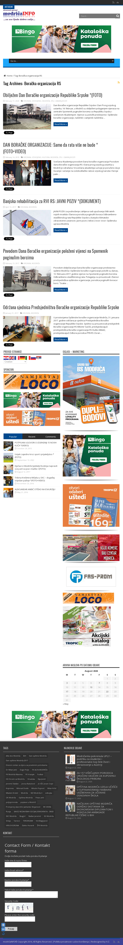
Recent (32, 436)
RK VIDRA (47, 807)
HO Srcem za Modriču (15, 779)
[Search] (117, 16)
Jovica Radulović (28, 783)
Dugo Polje (24, 770)
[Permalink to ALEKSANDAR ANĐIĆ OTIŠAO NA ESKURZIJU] (8, 496)
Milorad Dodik (22, 788)
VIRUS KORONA (12, 825)
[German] (22, 357)
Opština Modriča (26, 797)
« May (66, 703)
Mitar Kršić (51, 788)
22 (107, 691)
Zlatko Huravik (28, 825)
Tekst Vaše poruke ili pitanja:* (19, 889)
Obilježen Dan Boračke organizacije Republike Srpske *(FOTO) (52, 95)
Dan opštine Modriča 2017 (17, 760)
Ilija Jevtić (42, 779)
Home (9, 75)
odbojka (48, 793)
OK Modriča (11, 797)
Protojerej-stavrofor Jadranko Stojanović (23, 807)
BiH (24, 756)
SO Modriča (49, 816)
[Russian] (33, 357)
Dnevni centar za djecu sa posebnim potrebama (26, 765)
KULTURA (45, 157)
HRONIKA (27, 101)
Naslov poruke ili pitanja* (17, 880)
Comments (50, 436)
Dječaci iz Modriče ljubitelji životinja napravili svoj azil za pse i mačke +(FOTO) (36, 467)
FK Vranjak (29, 774)
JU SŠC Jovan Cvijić (45, 783)
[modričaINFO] (19, 18)
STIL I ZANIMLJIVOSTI (59, 101)
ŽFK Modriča (42, 825)
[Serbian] (39, 357)
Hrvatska (31, 779)
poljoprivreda (12, 802)
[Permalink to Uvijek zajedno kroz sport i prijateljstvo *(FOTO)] (8, 461)
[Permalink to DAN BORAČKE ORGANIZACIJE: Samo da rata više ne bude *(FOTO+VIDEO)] (27, 185)
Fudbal (40, 774)
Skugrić (22, 816)
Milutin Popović (38, 788)
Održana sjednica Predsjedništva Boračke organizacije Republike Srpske (61, 307)
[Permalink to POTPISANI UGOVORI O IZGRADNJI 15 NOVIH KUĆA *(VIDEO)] (8, 449)
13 (91, 687)
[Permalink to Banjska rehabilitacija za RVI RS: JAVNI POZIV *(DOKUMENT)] (27, 234)
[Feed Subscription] (118, 82)
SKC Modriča (11, 816)
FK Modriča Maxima (14, 774)
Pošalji (11, 929)
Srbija (8, 821)
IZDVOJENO (36, 101)
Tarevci (17, 821)
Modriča (24, 793)
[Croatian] (6, 357)
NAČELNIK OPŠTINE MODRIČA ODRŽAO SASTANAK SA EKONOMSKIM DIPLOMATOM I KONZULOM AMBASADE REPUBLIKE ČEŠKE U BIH (89, 809)
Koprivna (10, 788)
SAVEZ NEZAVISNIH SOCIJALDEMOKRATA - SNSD (34, 811)
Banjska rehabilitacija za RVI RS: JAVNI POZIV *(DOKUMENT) (52, 201)
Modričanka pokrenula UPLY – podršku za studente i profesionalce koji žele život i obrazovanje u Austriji (94, 760)
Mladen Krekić (12, 793)
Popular (13, 436)
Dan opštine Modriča (38, 756)
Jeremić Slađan (12, 783)
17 (67, 691)
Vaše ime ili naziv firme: (16, 860)
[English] (11, 357)
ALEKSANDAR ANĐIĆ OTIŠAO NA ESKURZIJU (35, 489)
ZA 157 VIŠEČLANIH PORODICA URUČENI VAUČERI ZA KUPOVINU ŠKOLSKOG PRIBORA (96, 775)
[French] (17, 357)
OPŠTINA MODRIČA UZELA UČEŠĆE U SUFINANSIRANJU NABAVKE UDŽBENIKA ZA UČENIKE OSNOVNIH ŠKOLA (97, 791)
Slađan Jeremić (34, 816)
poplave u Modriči (28, 802)
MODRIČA (46, 101)
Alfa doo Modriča (13, 756)
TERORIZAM (28, 821)
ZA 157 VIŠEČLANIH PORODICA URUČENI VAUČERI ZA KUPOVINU (45, 2)
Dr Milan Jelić (11, 770)
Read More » (61, 124)
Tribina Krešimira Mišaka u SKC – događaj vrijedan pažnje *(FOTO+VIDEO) (35, 479)
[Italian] (28, 357)
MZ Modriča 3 (36, 793)
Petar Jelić (40, 797)
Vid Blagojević (42, 821)
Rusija (8, 811)
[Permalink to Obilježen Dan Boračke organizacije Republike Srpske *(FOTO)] (27, 128)
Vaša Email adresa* (14, 870)
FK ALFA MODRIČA (39, 770)
